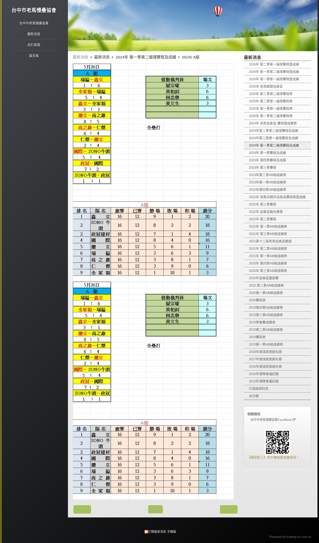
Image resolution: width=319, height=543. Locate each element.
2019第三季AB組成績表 (266, 315)
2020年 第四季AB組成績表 (268, 263)
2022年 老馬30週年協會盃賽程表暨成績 (277, 197)
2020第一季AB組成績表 (266, 293)
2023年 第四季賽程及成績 (267, 160)
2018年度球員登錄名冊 (265, 352)
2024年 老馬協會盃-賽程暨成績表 (273, 123)
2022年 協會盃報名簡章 (266, 212)
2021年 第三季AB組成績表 (268, 234)
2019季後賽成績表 (262, 322)
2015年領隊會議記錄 (264, 381)
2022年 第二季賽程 (262, 219)
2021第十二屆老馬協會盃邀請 (270, 241)
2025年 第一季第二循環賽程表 (271, 116)
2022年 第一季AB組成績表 (268, 226)
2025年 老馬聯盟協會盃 (266, 86)
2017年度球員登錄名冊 (265, 359)
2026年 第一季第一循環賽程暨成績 (274, 79)
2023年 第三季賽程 (262, 167)
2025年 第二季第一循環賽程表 (271, 101)
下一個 (227, 509)
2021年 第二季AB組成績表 (268, 248)
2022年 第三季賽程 (262, 204)
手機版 (171, 531)
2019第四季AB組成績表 (266, 307)
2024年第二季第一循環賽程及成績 (273, 138)
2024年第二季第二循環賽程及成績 (273, 130)
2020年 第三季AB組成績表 (268, 270)
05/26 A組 (190, 57)
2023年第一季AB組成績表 (267, 182)
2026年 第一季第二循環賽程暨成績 (274, 71)
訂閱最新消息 (157, 531)
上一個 (83, 509)
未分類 (254, 396)
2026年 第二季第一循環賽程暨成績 (274, 64)
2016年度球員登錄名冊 (265, 366)
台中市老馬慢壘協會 (34, 10)
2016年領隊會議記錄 (264, 374)
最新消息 (80, 57)
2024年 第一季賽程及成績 (267, 153)
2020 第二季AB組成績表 (266, 285)
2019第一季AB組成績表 (266, 344)
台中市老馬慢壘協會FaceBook (271, 419)
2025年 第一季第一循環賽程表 (271, 108)
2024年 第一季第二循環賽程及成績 (274, 145)
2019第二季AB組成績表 (266, 329)
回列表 (155, 509)
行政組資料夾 (258, 388)
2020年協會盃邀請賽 (264, 278)
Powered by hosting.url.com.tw (290, 536)
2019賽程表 (257, 337)
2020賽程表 (257, 300)
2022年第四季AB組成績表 (267, 189)
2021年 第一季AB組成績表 (268, 256)
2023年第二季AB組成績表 (267, 175)
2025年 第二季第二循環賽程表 (271, 94)
